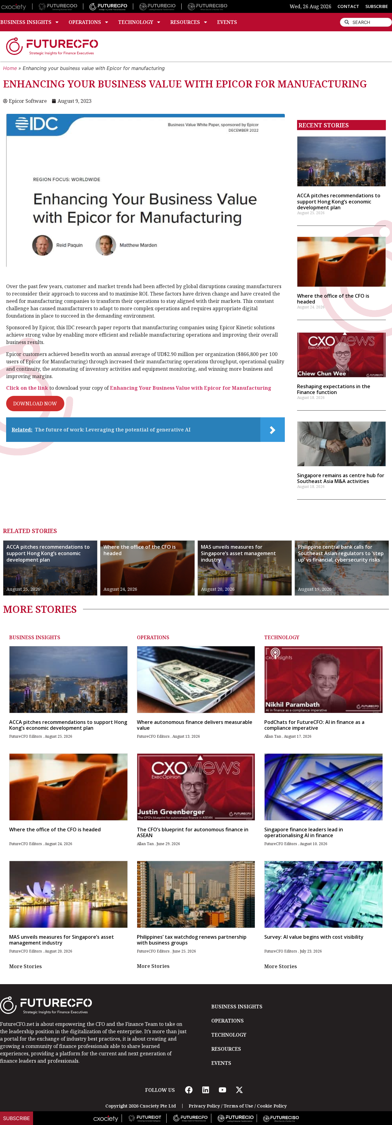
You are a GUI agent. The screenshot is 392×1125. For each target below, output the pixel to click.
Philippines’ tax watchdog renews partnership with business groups (192, 940)
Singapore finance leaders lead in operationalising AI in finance (303, 832)
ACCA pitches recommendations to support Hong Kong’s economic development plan (338, 201)
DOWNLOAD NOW (35, 403)
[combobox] (366, 22)
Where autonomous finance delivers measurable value (194, 725)
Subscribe (16, 1118)
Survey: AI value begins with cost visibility (314, 937)
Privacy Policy (204, 1106)
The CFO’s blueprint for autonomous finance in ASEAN (192, 832)
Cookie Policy (272, 1106)
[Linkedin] (205, 1090)
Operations (85, 22)
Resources (185, 22)
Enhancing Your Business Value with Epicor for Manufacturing (190, 388)
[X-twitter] (239, 1090)
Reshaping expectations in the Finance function (333, 389)
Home (10, 68)
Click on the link (27, 388)
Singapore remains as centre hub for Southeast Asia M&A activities (340, 478)
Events (227, 22)
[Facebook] (188, 1090)
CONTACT (348, 6)
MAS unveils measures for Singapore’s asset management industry (238, 553)
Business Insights (34, 637)
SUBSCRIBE (376, 6)
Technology (135, 22)
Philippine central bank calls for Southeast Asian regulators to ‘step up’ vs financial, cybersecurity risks (341, 553)
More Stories (25, 966)
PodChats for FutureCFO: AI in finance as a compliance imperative (314, 725)
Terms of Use (238, 1106)
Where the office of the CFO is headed (333, 298)
